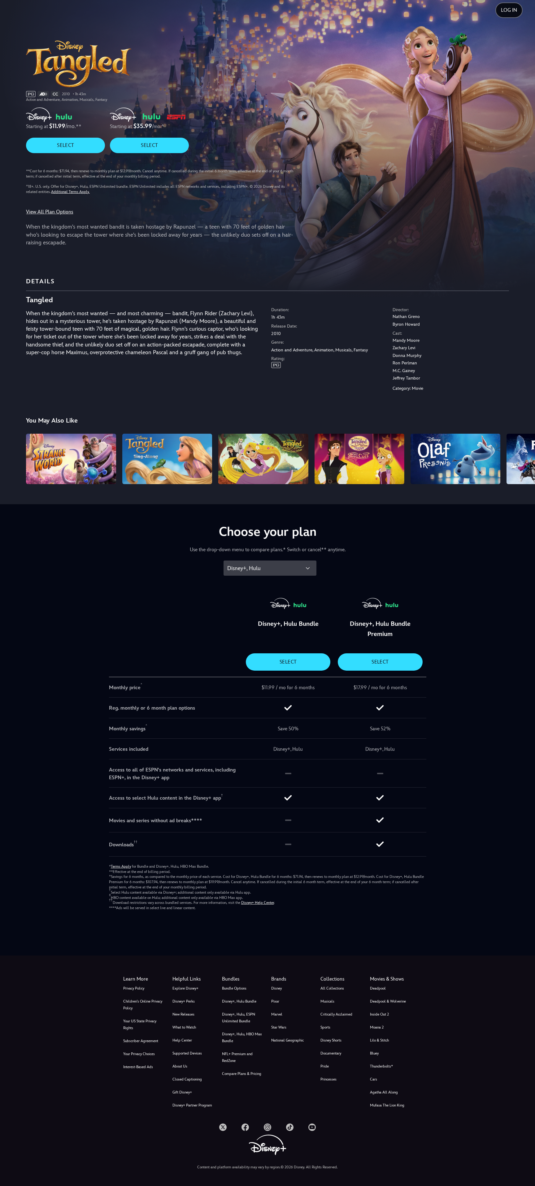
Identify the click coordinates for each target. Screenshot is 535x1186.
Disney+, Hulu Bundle (239, 1001)
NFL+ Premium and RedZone (237, 1057)
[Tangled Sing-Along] (167, 459)
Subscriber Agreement (140, 1041)
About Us (179, 1066)
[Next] (523, 458)
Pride (324, 1066)
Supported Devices (187, 1053)
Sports (325, 1027)
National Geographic (287, 1040)
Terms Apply (121, 866)
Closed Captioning (187, 1079)
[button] (193, 979)
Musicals (327, 1001)
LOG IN (509, 10)
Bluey (374, 1053)
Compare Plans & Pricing (241, 1074)
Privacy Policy (133, 988)
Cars (373, 1079)
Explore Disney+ (185, 988)
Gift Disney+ (182, 1092)
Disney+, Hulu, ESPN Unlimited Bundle (238, 1017)
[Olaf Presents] (455, 459)
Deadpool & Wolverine (388, 1001)
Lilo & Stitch (379, 1040)
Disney (276, 988)
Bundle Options (234, 988)
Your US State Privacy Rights (139, 1024)
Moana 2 (377, 1027)
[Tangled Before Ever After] (263, 459)
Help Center (182, 1040)
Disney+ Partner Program (192, 1105)
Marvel (276, 1014)
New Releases (183, 1014)
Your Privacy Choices (139, 1054)
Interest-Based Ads (138, 1067)
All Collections (332, 988)
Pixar (275, 1001)
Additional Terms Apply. (70, 192)
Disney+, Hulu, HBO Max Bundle (242, 1037)
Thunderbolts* (381, 1066)
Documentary (330, 1053)
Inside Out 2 (379, 1014)
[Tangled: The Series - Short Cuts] (359, 459)
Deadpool (378, 988)
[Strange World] (71, 459)
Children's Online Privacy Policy (142, 1004)
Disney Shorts (330, 1040)
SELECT (65, 145)
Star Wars (278, 1027)
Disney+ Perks (183, 1001)
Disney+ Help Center (257, 902)
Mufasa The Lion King (387, 1105)
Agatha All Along (384, 1092)
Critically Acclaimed (336, 1014)
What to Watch (184, 1027)
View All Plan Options (49, 212)
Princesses (328, 1079)
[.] (223, 1127)
